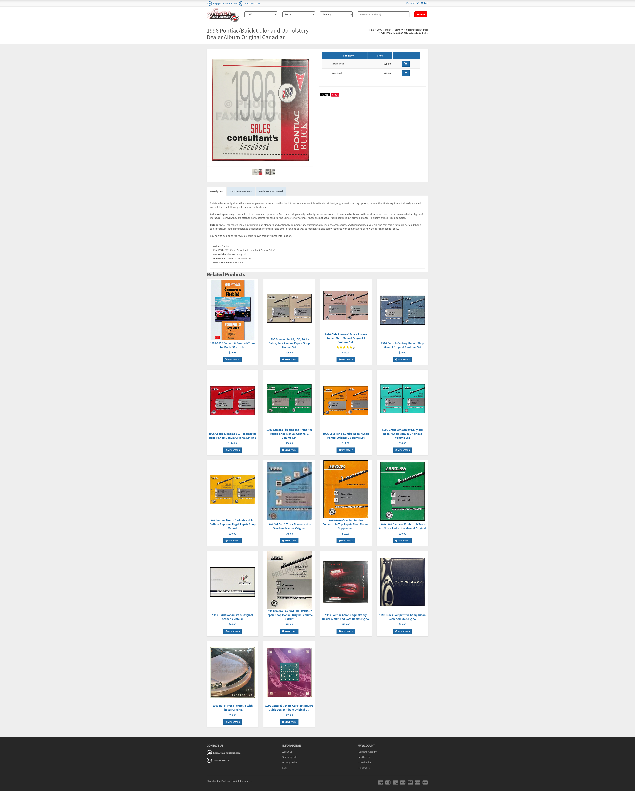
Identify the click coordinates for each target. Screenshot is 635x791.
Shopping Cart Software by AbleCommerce (229, 781)
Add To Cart (234, 359)
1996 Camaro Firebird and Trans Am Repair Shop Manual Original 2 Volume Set (289, 434)
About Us (287, 751)
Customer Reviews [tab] (241, 191)
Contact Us (364, 768)
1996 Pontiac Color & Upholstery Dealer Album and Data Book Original (346, 617)
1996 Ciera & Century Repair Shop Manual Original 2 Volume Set (402, 345)
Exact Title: (219, 250)
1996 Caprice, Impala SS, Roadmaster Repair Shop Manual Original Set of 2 (232, 436)
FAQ (284, 768)
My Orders (364, 757)
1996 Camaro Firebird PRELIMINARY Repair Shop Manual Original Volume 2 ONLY (289, 615)
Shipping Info (289, 757)
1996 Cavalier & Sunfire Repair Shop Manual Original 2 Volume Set (346, 436)
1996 (379, 29)
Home (371, 29)
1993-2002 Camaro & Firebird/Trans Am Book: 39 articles (232, 345)
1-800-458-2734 (252, 3)
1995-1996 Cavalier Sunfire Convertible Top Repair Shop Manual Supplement (345, 524)
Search (421, 14)
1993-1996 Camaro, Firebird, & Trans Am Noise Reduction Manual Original (402, 526)
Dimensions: (219, 258)
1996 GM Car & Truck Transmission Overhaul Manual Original (289, 526)
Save (337, 95)
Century (399, 29)
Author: (217, 245)
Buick (388, 29)
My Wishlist (365, 762)
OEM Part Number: (222, 262)
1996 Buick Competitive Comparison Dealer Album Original (402, 617)
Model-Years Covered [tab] (271, 191)
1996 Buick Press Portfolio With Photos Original (232, 707)
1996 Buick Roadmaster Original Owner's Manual (232, 617)
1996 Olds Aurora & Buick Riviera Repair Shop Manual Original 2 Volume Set (346, 338)
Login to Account (368, 751)
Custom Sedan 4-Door (417, 29)
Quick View (232, 310)
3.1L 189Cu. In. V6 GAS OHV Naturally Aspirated (404, 33)
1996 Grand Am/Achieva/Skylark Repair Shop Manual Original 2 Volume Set (402, 434)
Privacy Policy (289, 762)
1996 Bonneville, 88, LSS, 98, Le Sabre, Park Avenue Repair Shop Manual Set (289, 343)
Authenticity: (220, 254)
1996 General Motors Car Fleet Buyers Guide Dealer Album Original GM (289, 707)
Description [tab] (216, 191)
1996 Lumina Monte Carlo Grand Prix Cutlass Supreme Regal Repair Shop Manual (232, 524)
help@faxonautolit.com (225, 3)
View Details (290, 359)
